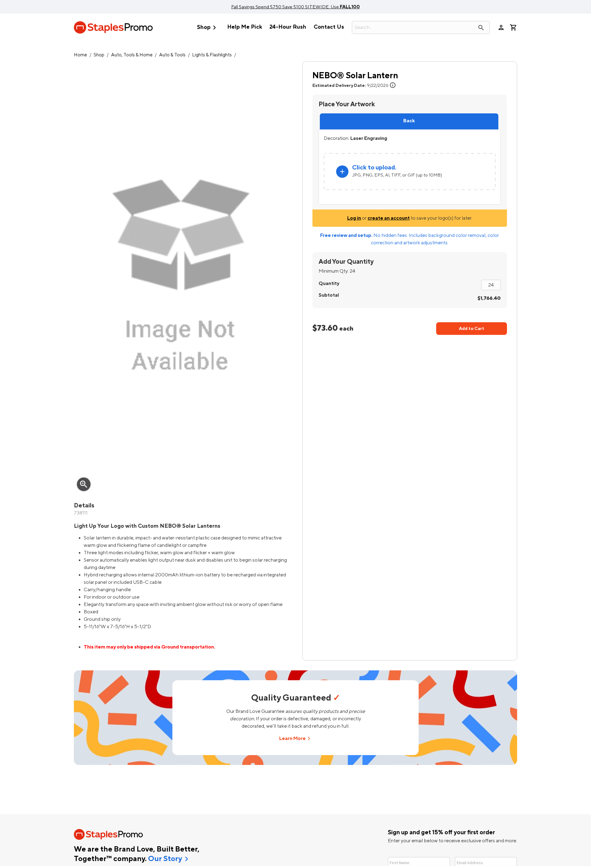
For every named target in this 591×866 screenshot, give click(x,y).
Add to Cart (471, 328)
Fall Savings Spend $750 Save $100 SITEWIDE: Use (295, 6)
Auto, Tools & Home (132, 55)
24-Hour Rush (287, 27)
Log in (354, 218)
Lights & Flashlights (212, 55)
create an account (389, 218)
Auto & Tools (172, 55)
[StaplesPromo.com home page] (113, 27)
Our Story (165, 859)
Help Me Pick (244, 27)
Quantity (329, 283)
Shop (208, 27)
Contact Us (329, 27)
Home (80, 55)
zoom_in (84, 484)
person (501, 27)
